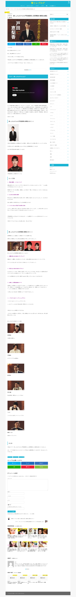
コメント (10, 478)
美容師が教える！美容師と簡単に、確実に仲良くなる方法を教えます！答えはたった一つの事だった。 (59, 45)
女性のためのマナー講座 (54, 31)
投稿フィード (52, 169)
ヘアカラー (37, 5)
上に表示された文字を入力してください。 (15, 506)
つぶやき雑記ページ (53, 5)
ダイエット (52, 103)
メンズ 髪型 (52, 136)
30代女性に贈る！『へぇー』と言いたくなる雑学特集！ (58, 35)
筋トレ (51, 151)
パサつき (51, 112)
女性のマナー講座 (53, 145)
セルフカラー (52, 100)
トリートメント (53, 109)
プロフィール (22, 5)
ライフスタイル (53, 139)
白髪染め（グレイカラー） (55, 148)
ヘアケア (42, 5)
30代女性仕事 (52, 77)
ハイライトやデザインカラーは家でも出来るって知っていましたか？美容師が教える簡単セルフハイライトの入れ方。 (59, 54)
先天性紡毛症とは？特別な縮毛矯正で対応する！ (59, 62)
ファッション (52, 118)
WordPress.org (52, 173)
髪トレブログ (38, 3)
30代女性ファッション (54, 74)
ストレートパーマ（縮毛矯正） (56, 94)
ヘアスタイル (52, 130)
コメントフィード (53, 171)
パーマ (51, 115)
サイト (9, 500)
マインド (51, 133)
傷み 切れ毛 (52, 142)
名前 (9, 491)
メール (9, 496)
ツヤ (51, 106)
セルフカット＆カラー (30, 5)
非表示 (30, 69)
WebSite (27, 569)
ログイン (51, 167)
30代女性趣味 (52, 80)
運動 (46, 5)
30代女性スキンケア (54, 71)
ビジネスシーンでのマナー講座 (56, 28)
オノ (16, 562)
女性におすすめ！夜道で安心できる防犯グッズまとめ (58, 22)
